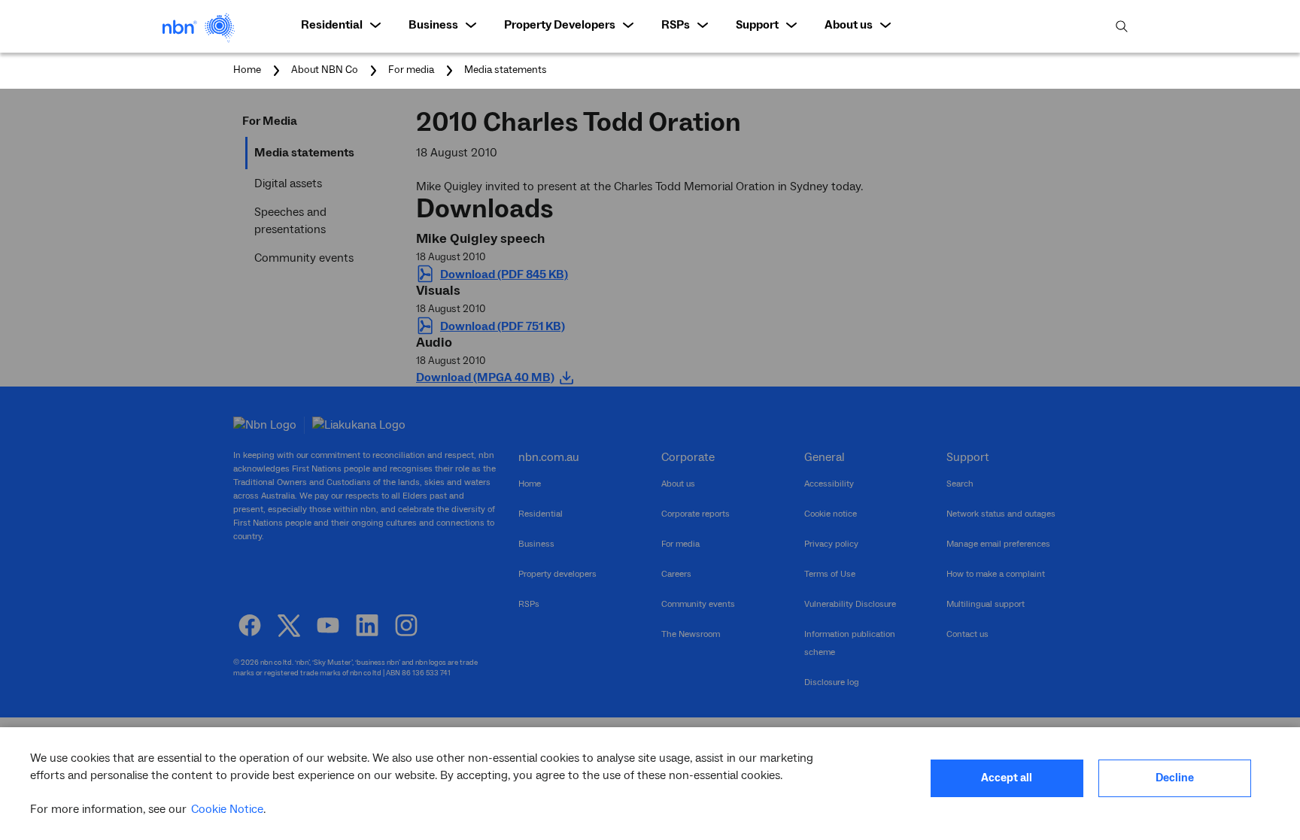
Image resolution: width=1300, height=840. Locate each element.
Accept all (1006, 778)
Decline (1175, 778)
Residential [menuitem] (332, 24)
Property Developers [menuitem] (559, 24)
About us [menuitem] (849, 24)
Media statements (505, 70)
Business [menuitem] (433, 24)
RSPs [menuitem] (675, 24)
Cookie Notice (227, 809)
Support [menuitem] (757, 24)
